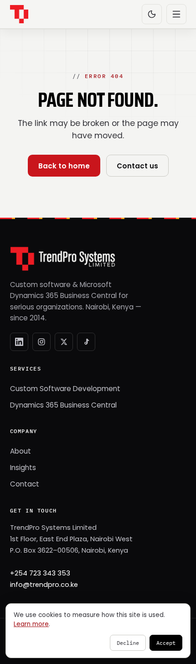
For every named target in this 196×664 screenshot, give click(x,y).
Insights (23, 467)
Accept (165, 642)
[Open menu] (176, 14)
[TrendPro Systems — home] (19, 14)
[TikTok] (86, 342)
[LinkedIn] (19, 342)
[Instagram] (41, 342)
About (20, 451)
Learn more (31, 624)
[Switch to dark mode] (152, 14)
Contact (24, 484)
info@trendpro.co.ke (44, 584)
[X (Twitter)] (64, 342)
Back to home (64, 166)
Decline (128, 642)
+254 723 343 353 (40, 573)
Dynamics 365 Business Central (63, 405)
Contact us (137, 166)
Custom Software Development (65, 388)
